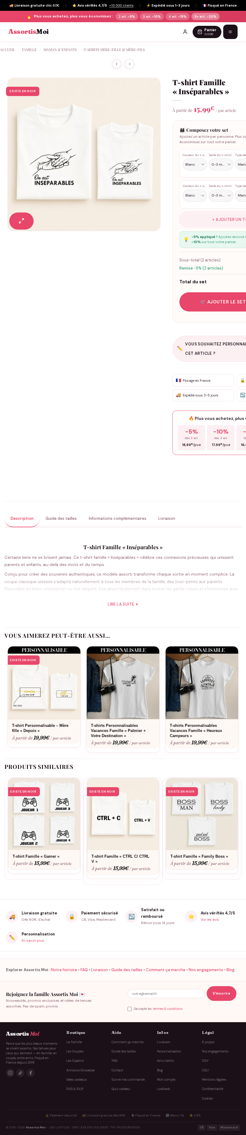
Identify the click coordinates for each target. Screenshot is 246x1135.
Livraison (99, 969)
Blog (230, 969)
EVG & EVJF (75, 1089)
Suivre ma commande (128, 1080)
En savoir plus (33, 940)
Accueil (7, 49)
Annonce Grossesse (80, 1070)
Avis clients (165, 1061)
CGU (205, 1070)
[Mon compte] (185, 32)
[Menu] (230, 32)
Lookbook (163, 1089)
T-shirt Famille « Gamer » (36, 856)
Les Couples (74, 1051)
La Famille (74, 1042)
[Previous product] (129, 64)
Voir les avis (210, 919)
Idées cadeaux (76, 1080)
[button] (21, 221)
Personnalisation (169, 1051)
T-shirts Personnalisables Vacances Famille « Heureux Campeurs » (196, 730)
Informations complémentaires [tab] (117, 518)
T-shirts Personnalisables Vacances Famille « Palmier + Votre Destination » (118, 730)
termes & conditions (167, 1009)
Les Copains (75, 1061)
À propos (208, 1042)
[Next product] (117, 64)
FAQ (84, 969)
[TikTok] (20, 1073)
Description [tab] (22, 518)
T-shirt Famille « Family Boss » (199, 856)
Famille (29, 49)
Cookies (207, 1098)
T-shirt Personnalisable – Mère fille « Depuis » (40, 728)
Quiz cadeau (121, 1089)
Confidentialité (212, 1089)
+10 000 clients (121, 5)
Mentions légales (214, 1080)
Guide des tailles (126, 969)
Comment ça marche (165, 969)
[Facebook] (30, 1073)
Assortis (28, 32)
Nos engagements (206, 969)
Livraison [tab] (166, 518)
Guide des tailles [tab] (61, 518)
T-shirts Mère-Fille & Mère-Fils (114, 49)
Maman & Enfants (60, 49)
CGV (205, 1061)
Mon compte (166, 1080)
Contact (117, 1070)
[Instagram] (10, 1073)
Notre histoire (64, 969)
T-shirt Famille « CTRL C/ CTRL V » (120, 859)
